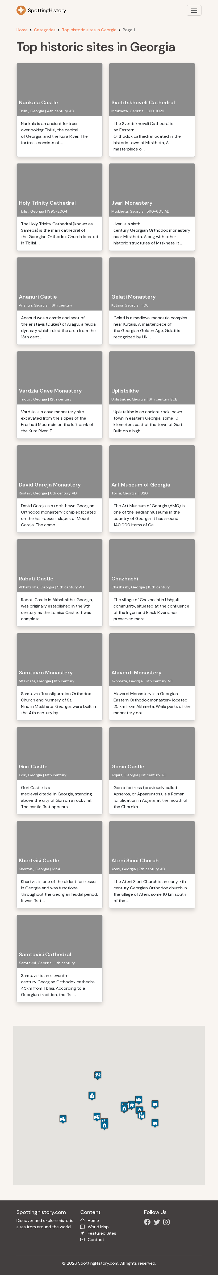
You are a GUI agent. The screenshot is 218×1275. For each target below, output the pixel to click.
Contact (96, 1239)
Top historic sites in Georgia (89, 30)
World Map (98, 1227)
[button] (139, 1100)
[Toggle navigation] (194, 10)
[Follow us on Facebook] (148, 1223)
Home (22, 30)
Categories (45, 30)
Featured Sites (102, 1233)
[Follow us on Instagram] (167, 1223)
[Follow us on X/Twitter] (158, 1223)
